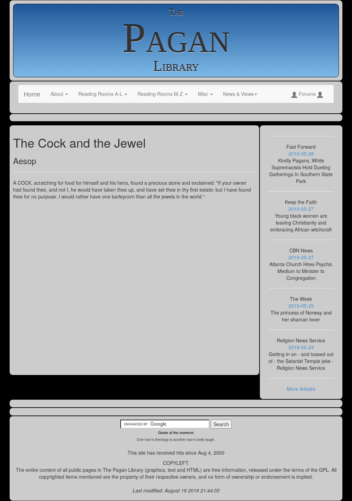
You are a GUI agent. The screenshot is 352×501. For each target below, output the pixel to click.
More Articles (301, 388)
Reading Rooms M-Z (161, 93)
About (58, 93)
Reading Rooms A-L (101, 93)
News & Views (238, 93)
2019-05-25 (301, 305)
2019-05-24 (301, 347)
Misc (203, 93)
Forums (307, 93)
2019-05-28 (301, 153)
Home (32, 93)
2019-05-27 (301, 208)
